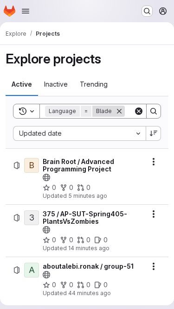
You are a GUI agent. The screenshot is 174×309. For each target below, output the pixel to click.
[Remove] (119, 111)
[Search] (153, 111)
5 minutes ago (87, 195)
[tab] (22, 84)
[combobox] (79, 133)
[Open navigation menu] (25, 11)
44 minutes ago (89, 293)
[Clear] (138, 111)
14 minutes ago (89, 248)
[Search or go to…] (147, 11)
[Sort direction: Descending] (153, 133)
